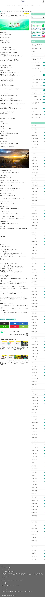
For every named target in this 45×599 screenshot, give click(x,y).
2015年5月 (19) (35, 447)
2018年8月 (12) (35, 353)
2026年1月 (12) (35, 141)
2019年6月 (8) (34, 331)
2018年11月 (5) (34, 347)
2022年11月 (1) (34, 244)
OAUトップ (22, 9)
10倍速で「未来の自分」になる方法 (37, 45)
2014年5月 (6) (34, 484)
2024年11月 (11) (35, 185)
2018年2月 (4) (34, 359)
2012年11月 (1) (34, 528)
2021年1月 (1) (34, 281)
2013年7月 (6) (34, 515)
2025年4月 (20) (35, 169)
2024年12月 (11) (35, 182)
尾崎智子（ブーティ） (24, 574)
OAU (33, 51)
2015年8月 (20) (35, 437)
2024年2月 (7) (34, 213)
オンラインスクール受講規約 (19, 591)
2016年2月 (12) (35, 419)
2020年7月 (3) (34, 291)
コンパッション (35, 68)
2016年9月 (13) (35, 397)
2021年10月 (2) (35, 263)
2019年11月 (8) (34, 316)
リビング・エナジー (36, 93)
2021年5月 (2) (34, 272)
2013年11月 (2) (34, 503)
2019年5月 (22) (35, 334)
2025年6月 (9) (34, 163)
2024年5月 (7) (34, 203)
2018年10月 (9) (35, 350)
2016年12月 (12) (35, 387)
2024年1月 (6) (34, 216)
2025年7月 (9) (34, 160)
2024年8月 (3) (34, 194)
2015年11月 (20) (35, 428)
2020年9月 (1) (34, 288)
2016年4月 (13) (35, 412)
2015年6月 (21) (35, 444)
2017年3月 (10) (35, 384)
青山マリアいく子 (36, 117)
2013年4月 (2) (34, 522)
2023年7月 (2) (34, 228)
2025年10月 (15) (35, 150)
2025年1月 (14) (35, 178)
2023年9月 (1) (34, 225)
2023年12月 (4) (35, 219)
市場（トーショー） (36, 99)
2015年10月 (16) (35, 431)
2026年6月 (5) (34, 129)
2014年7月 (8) (34, 478)
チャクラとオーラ (4, 573)
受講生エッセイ (31, 574)
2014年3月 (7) (34, 490)
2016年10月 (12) (35, 394)
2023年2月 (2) (34, 241)
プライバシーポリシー (28, 591)
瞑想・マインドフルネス (22, 573)
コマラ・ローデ (36, 65)
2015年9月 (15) (35, 434)
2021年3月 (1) (34, 278)
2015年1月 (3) (34, 459)
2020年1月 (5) (34, 309)
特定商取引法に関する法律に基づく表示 (7, 591)
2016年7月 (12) (35, 403)
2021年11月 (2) (34, 260)
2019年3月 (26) (35, 341)
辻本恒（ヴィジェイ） (16, 574)
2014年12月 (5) (35, 462)
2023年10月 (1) (35, 222)
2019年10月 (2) (35, 319)
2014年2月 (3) (34, 493)
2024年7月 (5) (34, 197)
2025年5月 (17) (35, 166)
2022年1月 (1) (34, 256)
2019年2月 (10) (35, 344)
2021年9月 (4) (34, 266)
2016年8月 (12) (35, 400)
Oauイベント (9, 585)
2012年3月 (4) (34, 553)
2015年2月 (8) (34, 456)
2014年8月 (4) (34, 475)
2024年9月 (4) (34, 191)
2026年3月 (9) (34, 135)
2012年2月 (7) (34, 556)
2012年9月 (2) (34, 534)
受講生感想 (34, 96)
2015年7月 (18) (35, 440)
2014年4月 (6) (34, 487)
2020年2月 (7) (34, 306)
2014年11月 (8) (34, 465)
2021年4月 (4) (34, 275)
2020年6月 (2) (34, 294)
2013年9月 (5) (34, 509)
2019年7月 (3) (34, 328)
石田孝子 (34, 111)
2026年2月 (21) (35, 138)
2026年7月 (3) (34, 125)
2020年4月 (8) (34, 300)
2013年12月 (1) (35, 500)
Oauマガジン (4, 585)
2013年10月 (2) (35, 506)
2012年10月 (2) (35, 531)
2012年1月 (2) (34, 559)
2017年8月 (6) (34, 372)
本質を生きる (35, 108)
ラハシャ (24, 5)
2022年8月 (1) (34, 247)
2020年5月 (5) (34, 297)
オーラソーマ (37, 5)
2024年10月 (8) (35, 188)
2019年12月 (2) (35, 313)
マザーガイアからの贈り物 (38, 79)
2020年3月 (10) (35, 303)
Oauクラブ (32, 5)
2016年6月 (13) (35, 406)
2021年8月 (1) (34, 269)
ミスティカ (28, 5)
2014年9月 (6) (34, 472)
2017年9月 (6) (34, 369)
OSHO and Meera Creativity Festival (37, 59)
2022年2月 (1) (34, 253)
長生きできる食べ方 (36, 114)
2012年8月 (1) (34, 537)
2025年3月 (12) (35, 172)
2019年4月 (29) (35, 338)
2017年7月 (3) (34, 375)
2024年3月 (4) (34, 210)
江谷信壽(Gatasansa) (39, 574)
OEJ (33, 54)
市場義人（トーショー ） (7, 574)
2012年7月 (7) (34, 540)
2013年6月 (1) (34, 518)
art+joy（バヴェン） (36, 48)
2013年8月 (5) (34, 512)
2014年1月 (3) (34, 497)
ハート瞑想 (3, 319)
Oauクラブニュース (16, 585)
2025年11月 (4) (34, 147)
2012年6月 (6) (34, 543)
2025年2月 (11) (34, 175)
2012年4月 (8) (34, 550)
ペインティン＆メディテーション (37, 75)
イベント (7, 569)
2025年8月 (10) (35, 157)
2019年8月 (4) (34, 325)
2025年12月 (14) (35, 144)
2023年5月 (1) (34, 235)
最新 (5, 5)
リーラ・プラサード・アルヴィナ (33, 573)
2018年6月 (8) (34, 356)
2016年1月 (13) (35, 422)
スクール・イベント (10, 5)
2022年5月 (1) (34, 250)
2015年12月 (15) (35, 425)
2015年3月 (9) (34, 453)
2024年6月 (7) (34, 200)
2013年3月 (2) (34, 525)
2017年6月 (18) (35, 378)
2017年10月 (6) (35, 366)
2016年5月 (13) (35, 409)
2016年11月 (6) (34, 391)
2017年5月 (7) (34, 381)
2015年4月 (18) (35, 450)
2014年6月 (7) (34, 481)
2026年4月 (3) (34, 132)
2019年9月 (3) (34, 322)
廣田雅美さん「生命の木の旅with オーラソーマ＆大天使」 (37, 104)
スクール (3, 569)
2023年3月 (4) (34, 238)
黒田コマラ (8, 319)
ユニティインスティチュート (18, 5)
